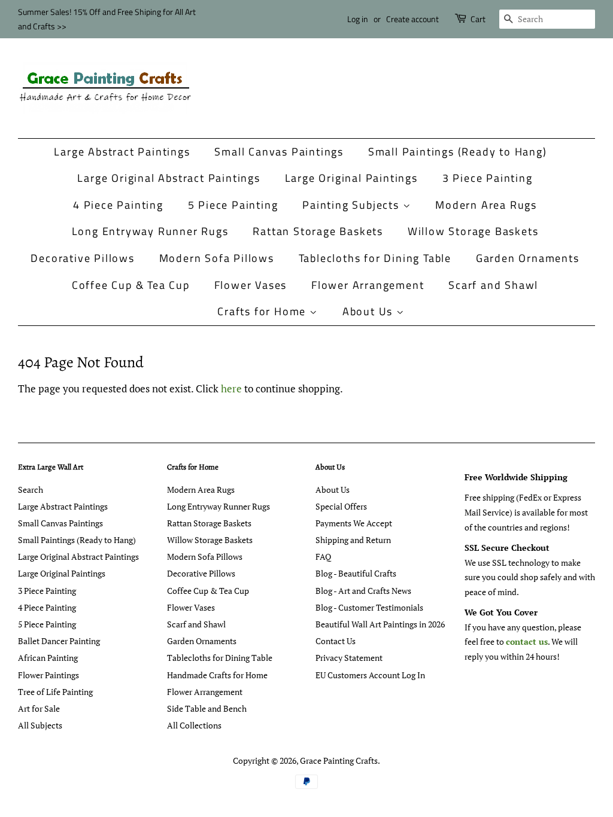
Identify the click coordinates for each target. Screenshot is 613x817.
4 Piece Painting (118, 205)
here (231, 388)
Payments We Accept (353, 523)
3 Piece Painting (487, 178)
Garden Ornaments (527, 258)
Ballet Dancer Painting (59, 641)
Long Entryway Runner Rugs (150, 231)
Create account (412, 19)
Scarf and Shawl (493, 285)
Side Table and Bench (207, 708)
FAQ (323, 556)
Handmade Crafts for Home (217, 675)
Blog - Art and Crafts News (363, 590)
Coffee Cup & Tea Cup (131, 285)
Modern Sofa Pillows (216, 258)
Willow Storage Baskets (473, 231)
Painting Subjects (352, 205)
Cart (478, 19)
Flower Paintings (48, 675)
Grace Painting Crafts (339, 760)
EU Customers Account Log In (370, 675)
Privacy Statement (349, 657)
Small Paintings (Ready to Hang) (457, 152)
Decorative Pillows (82, 258)
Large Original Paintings (351, 178)
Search (30, 489)
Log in (357, 19)
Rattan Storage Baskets (318, 231)
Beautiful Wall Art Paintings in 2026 (380, 624)
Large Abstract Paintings (122, 152)
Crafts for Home (263, 311)
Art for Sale (39, 708)
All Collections (194, 725)
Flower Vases (250, 285)
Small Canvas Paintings (279, 152)
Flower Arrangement (367, 285)
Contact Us (335, 641)
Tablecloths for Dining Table (375, 258)
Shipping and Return (353, 539)
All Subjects (40, 725)
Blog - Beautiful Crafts (355, 573)
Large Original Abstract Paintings (168, 178)
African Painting (48, 657)
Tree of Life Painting (55, 691)
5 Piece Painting (233, 205)
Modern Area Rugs (486, 205)
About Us (369, 311)
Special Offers (341, 506)
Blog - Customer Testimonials (369, 607)
